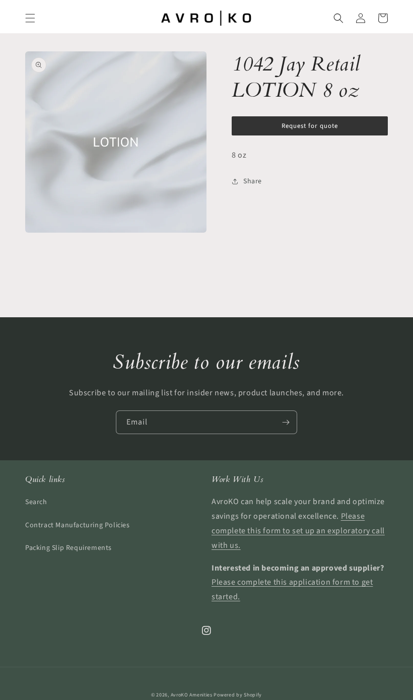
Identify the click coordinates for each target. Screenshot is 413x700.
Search (36, 502)
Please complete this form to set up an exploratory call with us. (298, 531)
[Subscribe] (285, 422)
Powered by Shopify (238, 694)
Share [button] (252, 181)
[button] (30, 18)
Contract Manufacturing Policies (77, 525)
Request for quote (310, 125)
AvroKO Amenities (192, 694)
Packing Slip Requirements (68, 548)
